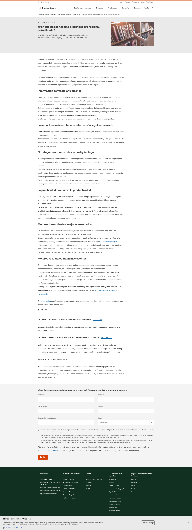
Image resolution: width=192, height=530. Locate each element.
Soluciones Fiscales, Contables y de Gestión (50, 483)
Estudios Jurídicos (68, 479)
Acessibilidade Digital (115, 501)
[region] (96, 523)
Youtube (133, 486)
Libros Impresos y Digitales (94, 479)
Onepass (88, 489)
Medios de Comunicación (70, 498)
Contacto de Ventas (114, 495)
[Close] (189, 522)
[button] (84, 8)
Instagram (134, 483)
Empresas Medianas (69, 492)
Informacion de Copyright (116, 489)
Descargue (89, 486)
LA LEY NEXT (106, 338)
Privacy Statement (21, 528)
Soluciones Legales (64, 14)
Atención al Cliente (114, 504)
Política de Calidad (114, 510)
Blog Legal (76, 14)
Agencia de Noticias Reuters (48, 494)
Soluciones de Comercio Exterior (50, 491)
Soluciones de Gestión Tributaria (50, 487)
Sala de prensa (113, 507)
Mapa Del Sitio (113, 492)
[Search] (153, 7)
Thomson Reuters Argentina (47, 14)
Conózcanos (112, 479)
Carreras (111, 483)
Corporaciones (67, 486)
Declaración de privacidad (50, 450)
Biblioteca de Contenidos (70, 482)
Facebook (134, 489)
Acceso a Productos (115, 498)
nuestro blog (45, 301)
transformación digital (108, 241)
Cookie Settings (148, 523)
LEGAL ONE (97, 320)
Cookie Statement (9, 528)
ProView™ (89, 482)
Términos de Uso (114, 486)
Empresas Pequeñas (69, 495)
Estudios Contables (69, 489)
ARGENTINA (65, 8)
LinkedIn (133, 479)
